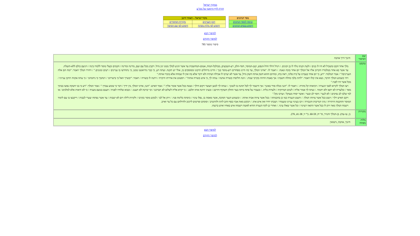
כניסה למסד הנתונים (243, 22)
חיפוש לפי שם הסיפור (177, 25)
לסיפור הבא (210, 33)
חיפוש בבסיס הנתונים (243, 25)
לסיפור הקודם (210, 38)
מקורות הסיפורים (177, 22)
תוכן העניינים (209, 22)
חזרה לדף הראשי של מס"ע (210, 8)
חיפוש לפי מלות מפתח (209, 25)
